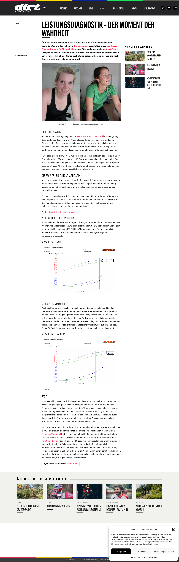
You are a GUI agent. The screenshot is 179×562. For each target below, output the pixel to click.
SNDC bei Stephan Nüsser (89, 136)
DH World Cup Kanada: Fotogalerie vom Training (119, 499)
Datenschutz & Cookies (138, 557)
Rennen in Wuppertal (51, 433)
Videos (102, 8)
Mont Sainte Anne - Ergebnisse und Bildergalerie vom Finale (144, 84)
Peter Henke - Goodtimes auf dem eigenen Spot (144, 56)
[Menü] (45, 8)
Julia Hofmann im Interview (144, 69)
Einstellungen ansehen (164, 551)
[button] (173, 529)
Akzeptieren (121, 551)
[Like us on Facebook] (169, 8)
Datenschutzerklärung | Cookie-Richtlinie (98, 560)
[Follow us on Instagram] (163, 8)
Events (134, 8)
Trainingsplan (80, 45)
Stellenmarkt (149, 8)
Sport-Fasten (111, 49)
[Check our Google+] (175, 8)
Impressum (153, 557)
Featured (63, 8)
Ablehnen (142, 551)
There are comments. (62, 464)
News (91, 8)
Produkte (78, 8)
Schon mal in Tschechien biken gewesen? (149, 499)
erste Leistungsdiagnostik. (63, 212)
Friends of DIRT (118, 8)
